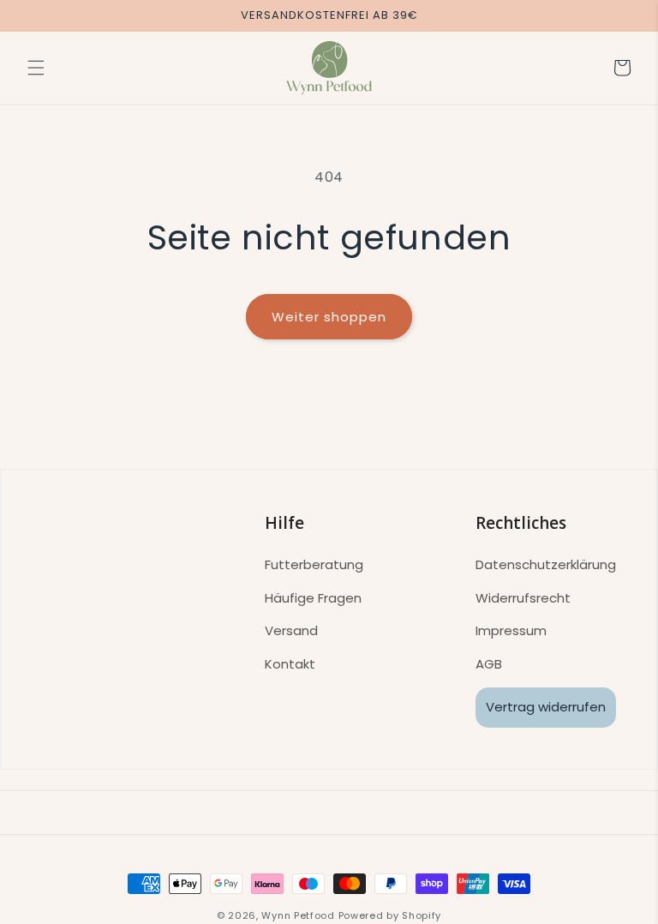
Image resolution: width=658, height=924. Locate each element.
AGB (489, 664)
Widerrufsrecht (523, 598)
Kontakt (290, 664)
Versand (291, 630)
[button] (36, 68)
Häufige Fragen (313, 598)
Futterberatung (314, 564)
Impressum (511, 630)
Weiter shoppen (329, 317)
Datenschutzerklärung (546, 564)
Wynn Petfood (297, 915)
